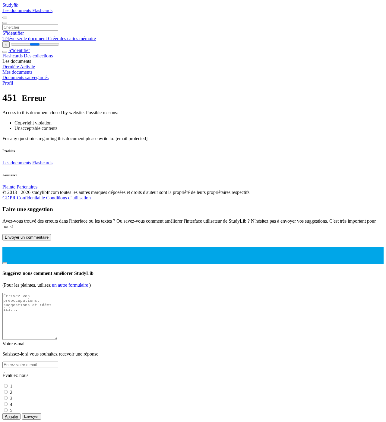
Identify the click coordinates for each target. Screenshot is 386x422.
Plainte (8, 186)
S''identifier (13, 33)
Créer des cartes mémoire (72, 38)
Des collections (38, 55)
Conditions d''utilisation (68, 197)
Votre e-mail (14, 343)
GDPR (9, 197)
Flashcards (42, 10)
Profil (7, 82)
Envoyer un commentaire (27, 237)
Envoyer (31, 416)
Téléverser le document (25, 38)
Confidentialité (31, 197)
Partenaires (27, 186)
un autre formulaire (70, 285)
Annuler (11, 416)
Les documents (17, 10)
